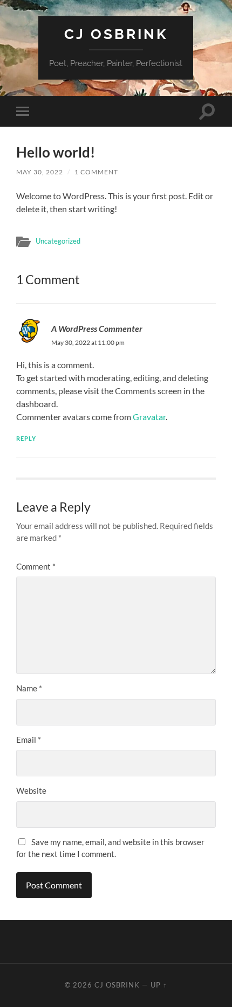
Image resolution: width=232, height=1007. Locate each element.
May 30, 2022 (39, 172)
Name (29, 688)
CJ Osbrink (116, 33)
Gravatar (149, 416)
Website (31, 790)
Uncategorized (58, 241)
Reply (26, 438)
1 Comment (96, 172)
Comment (36, 566)
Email (28, 739)
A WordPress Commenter (96, 328)
